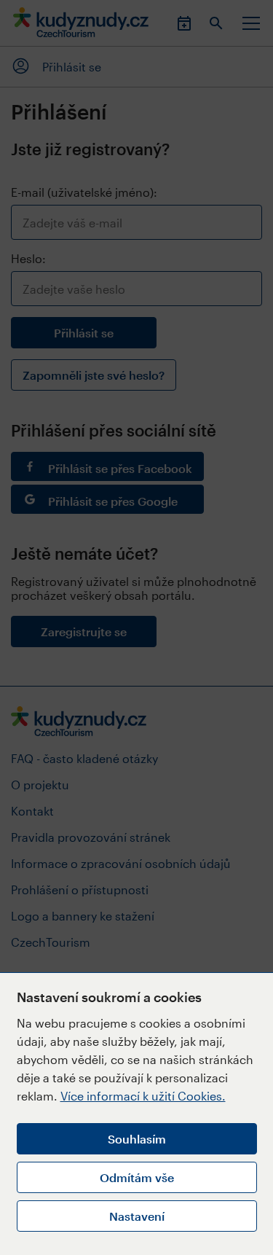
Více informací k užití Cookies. (143, 1096)
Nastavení (137, 1216)
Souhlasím (137, 1139)
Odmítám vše (137, 1177)
